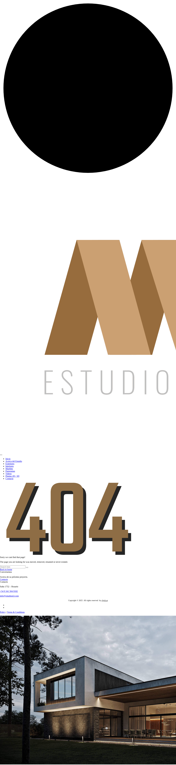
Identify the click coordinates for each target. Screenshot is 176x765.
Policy (3, 612)
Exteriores (10, 464)
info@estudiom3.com (9, 596)
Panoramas (10, 471)
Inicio (8, 459)
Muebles (9, 468)
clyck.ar (105, 600)
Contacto (9, 478)
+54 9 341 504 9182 (9, 591)
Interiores (10, 466)
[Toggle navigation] (1, 454)
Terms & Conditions (16, 612)
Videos (9, 473)
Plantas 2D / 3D (12, 476)
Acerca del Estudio (14, 461)
